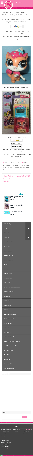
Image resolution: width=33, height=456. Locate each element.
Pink (15, 167)
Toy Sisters (18, 2)
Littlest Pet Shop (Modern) (21, 165)
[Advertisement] (16, 392)
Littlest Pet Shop (12, 163)
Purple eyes (19, 167)
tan (3, 169)
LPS (28, 165)
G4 (7, 163)
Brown (28, 163)
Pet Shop (11, 167)
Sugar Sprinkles (25, 167)
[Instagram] (17, 426)
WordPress (30, 433)
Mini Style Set (6, 167)
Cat (5, 163)
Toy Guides (18, 163)
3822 (24, 163)
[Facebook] (15, 426)
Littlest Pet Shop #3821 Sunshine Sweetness (8, 178)
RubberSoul (28, 429)
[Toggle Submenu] (28, 224)
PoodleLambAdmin (7, 14)
